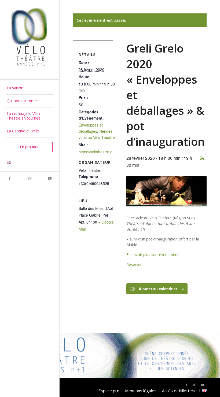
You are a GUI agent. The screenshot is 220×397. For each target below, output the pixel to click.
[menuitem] (29, 88)
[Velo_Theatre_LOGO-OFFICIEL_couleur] (29, 39)
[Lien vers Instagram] (30, 178)
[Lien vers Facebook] (10, 178)
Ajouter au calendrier (158, 288)
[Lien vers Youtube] (50, 178)
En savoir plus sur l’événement (152, 254)
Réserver (134, 264)
